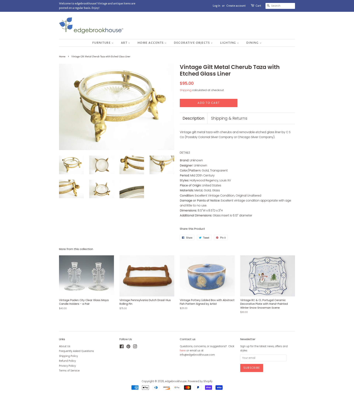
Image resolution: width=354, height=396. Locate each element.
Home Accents (151, 43)
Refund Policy (67, 361)
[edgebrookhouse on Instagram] (135, 347)
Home (62, 56)
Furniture (102, 43)
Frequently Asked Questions (76, 351)
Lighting (228, 43)
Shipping (185, 90)
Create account (236, 6)
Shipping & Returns (229, 118)
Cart (258, 6)
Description (193, 118)
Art (124, 43)
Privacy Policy (67, 366)
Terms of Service (69, 370)
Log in (216, 6)
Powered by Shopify (200, 381)
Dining (253, 43)
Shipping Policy (68, 356)
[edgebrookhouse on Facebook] (121, 347)
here (183, 350)
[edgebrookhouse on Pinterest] (128, 347)
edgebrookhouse (176, 381)
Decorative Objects (192, 43)
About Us (64, 346)
